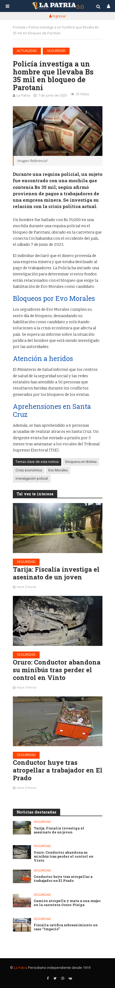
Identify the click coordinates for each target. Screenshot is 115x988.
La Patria (23, 95)
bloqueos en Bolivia (81, 461)
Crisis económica (29, 470)
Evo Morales (58, 470)
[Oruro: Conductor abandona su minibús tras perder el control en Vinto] (57, 621)
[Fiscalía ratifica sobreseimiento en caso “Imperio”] (22, 925)
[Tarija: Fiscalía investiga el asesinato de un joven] (57, 528)
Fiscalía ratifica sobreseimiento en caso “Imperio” (66, 927)
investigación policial (32, 478)
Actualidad (27, 50)
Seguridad (56, 50)
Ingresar (59, 16)
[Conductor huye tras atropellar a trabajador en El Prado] (57, 721)
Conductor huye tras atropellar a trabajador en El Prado (57, 770)
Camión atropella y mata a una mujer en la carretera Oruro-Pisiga (67, 903)
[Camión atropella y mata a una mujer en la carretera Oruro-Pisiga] (22, 900)
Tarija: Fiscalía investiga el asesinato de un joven (56, 573)
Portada (19, 27)
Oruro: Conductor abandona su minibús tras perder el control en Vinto (57, 669)
